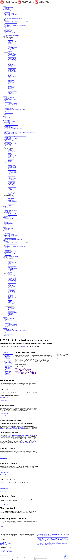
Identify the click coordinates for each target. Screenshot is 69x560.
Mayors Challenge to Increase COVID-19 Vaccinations (8, 358)
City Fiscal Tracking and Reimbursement (8, 368)
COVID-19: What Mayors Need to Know (8, 353)
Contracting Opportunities (5, 550)
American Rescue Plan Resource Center (8, 362)
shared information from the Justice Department (20, 427)
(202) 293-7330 (3, 544)
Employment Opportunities (6, 551)
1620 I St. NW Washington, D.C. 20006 (5, 543)
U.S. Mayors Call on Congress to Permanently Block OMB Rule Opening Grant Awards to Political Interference (53, 535)
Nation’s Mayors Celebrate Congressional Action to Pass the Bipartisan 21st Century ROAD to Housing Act (52, 544)
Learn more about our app (19, 559)
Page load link (59, 358)
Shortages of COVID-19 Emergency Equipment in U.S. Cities (8, 373)
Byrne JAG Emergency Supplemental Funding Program (12, 428)
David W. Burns (26, 346)
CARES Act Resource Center (8, 365)
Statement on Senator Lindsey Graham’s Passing (47, 541)
